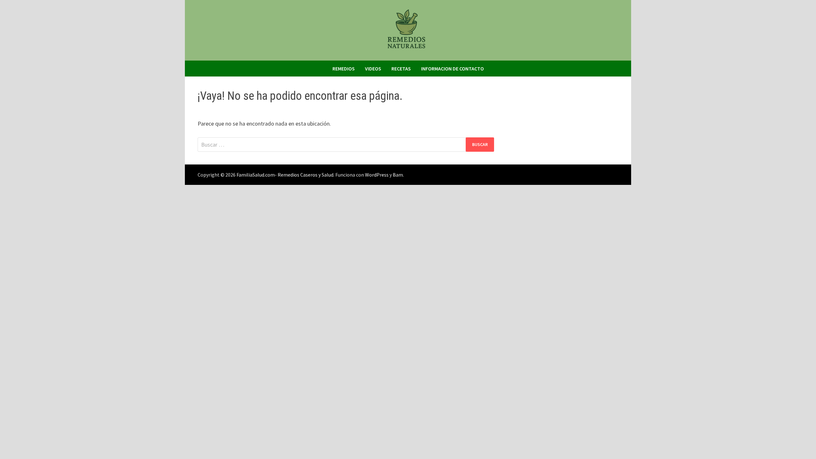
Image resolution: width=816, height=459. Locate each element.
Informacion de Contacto (452, 68)
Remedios (343, 68)
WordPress (377, 174)
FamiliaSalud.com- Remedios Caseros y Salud (285, 174)
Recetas (401, 68)
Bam (398, 174)
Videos (373, 68)
